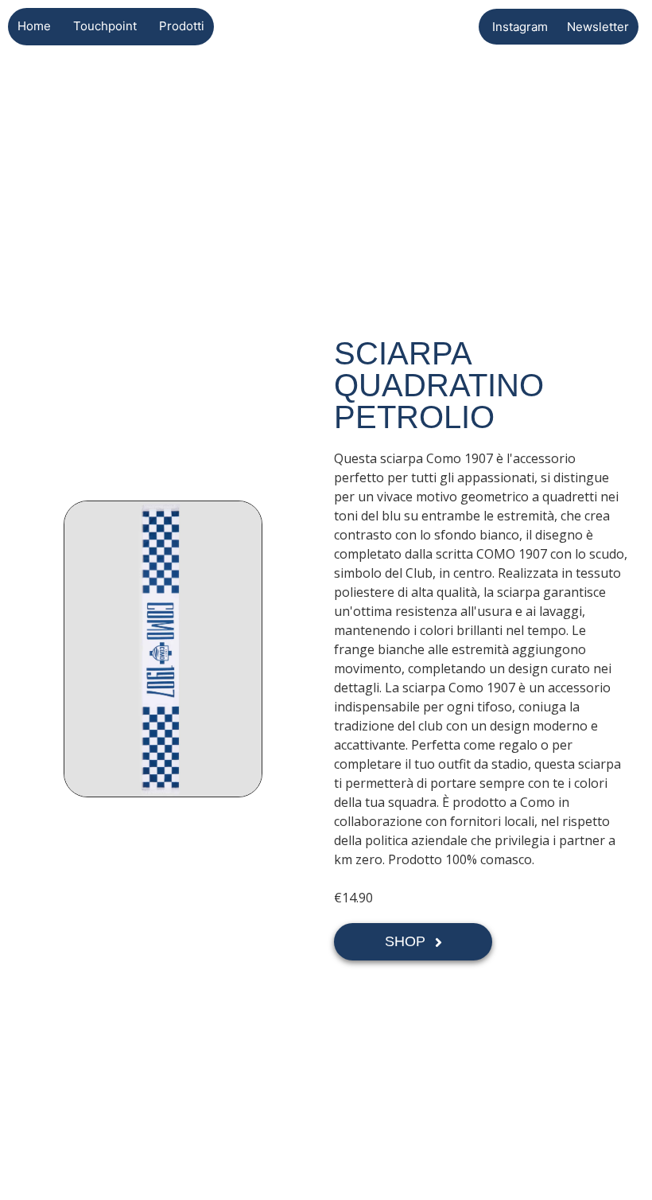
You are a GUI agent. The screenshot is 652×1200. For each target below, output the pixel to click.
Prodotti (181, 25)
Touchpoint (105, 25)
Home (34, 25)
